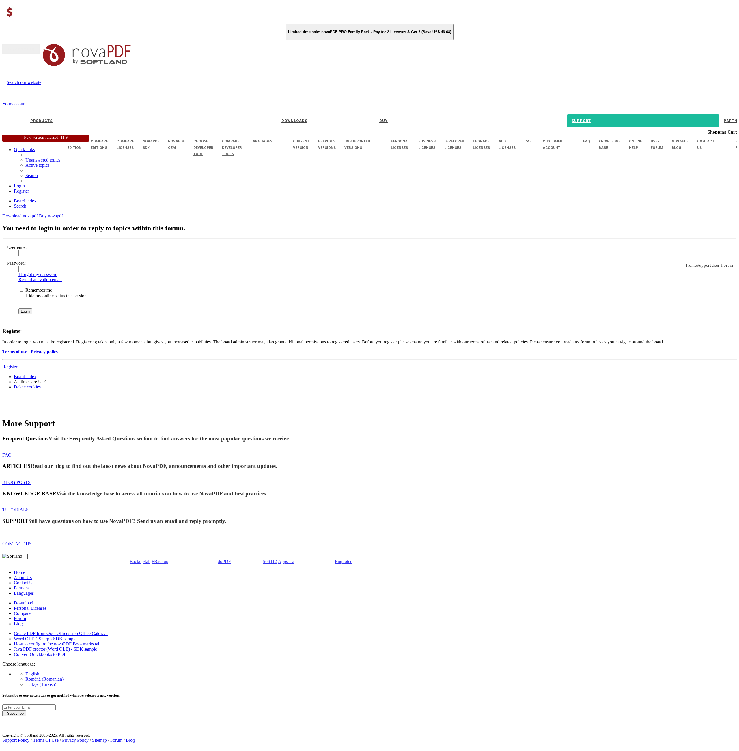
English (32, 673)
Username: (17, 247)
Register (9, 366)
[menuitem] (37, 165)
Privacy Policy (76, 740)
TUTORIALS (15, 509)
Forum (20, 618)
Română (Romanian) (44, 679)
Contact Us (24, 582)
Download (23, 602)
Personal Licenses (30, 608)
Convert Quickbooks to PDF (40, 654)
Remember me (38, 290)
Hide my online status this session (55, 295)
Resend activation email (40, 279)
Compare (22, 613)
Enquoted (343, 561)
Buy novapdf (51, 215)
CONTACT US (17, 543)
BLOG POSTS (16, 482)
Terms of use (14, 351)
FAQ (7, 455)
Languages (24, 593)
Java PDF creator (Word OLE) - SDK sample (55, 649)
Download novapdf (20, 215)
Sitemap (100, 740)
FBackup (160, 561)
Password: (16, 263)
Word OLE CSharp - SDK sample (45, 638)
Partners (21, 587)
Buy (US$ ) (21, 49)
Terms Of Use (46, 740)
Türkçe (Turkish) (40, 684)
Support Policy (16, 740)
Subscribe (14, 713)
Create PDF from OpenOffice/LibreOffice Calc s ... (61, 633)
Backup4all (140, 561)
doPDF (224, 561)
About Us (23, 577)
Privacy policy (44, 351)
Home (19, 572)
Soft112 (270, 561)
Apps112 (286, 561)
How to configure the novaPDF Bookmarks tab (57, 643)
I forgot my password (37, 274)
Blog (18, 623)
